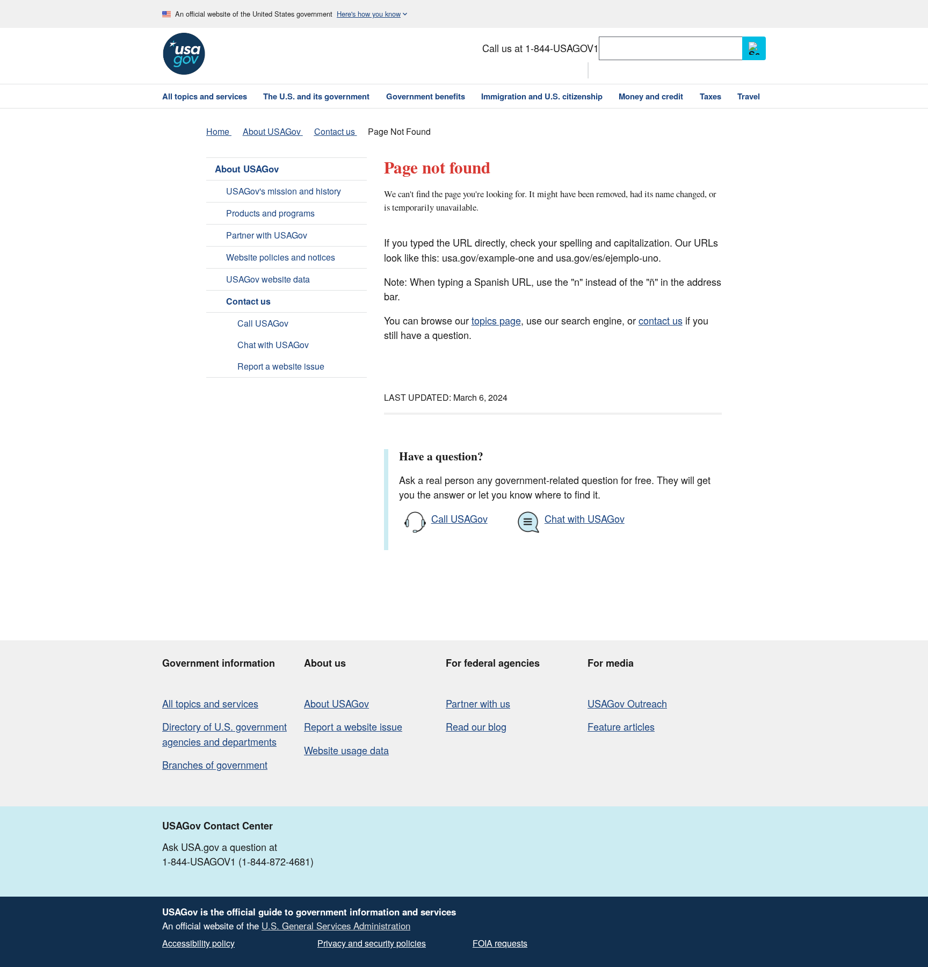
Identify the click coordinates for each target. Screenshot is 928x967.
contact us (661, 320)
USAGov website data (268, 279)
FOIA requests (500, 943)
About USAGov (247, 168)
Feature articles (621, 726)
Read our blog (476, 726)
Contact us (248, 301)
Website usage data (346, 750)
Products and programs (270, 213)
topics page (496, 320)
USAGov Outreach (627, 703)
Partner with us (478, 703)
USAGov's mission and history (283, 191)
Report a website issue (280, 366)
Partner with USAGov (266, 235)
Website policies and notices (280, 257)
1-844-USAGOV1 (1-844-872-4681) (238, 861)
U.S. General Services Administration (336, 925)
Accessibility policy (198, 943)
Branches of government (214, 764)
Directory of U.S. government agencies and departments (224, 733)
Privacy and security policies (371, 943)
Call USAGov (262, 323)
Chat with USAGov (273, 344)
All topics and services (210, 703)
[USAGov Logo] (183, 53)
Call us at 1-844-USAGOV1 (540, 48)
